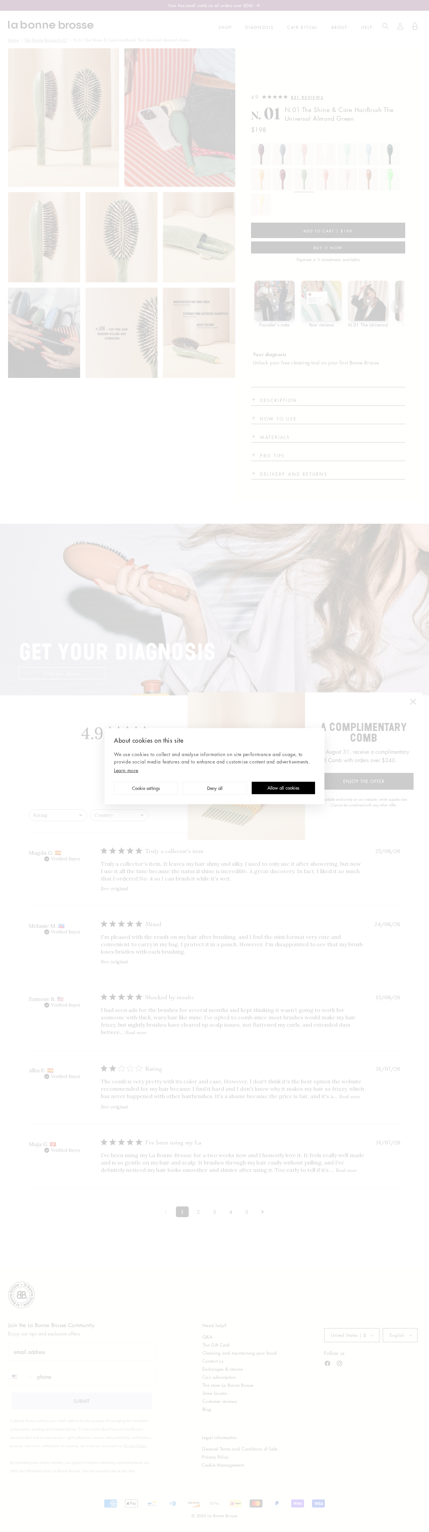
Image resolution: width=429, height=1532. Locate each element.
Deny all (215, 789)
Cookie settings (146, 789)
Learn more (126, 770)
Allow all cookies (283, 788)
